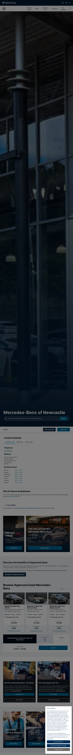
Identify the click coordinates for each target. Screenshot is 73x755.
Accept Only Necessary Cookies (58, 745)
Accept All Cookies (58, 741)
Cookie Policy (50, 738)
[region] (58, 730)
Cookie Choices (58, 749)
